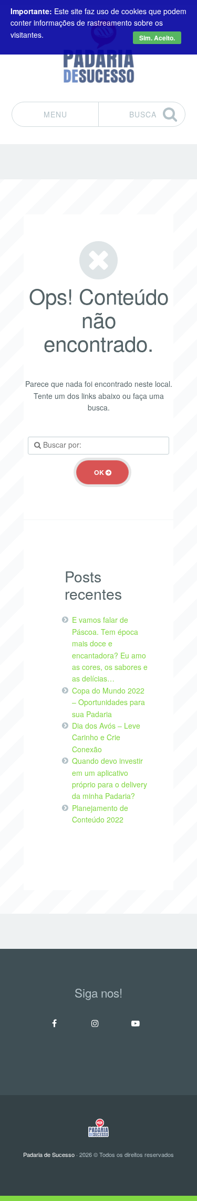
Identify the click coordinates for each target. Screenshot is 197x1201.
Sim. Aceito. (157, 37)
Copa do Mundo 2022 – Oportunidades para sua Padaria (108, 702)
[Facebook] (54, 1023)
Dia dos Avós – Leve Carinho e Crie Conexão (106, 737)
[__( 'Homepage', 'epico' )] (98, 1128)
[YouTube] (135, 1023)
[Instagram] (95, 1023)
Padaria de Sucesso (49, 1154)
